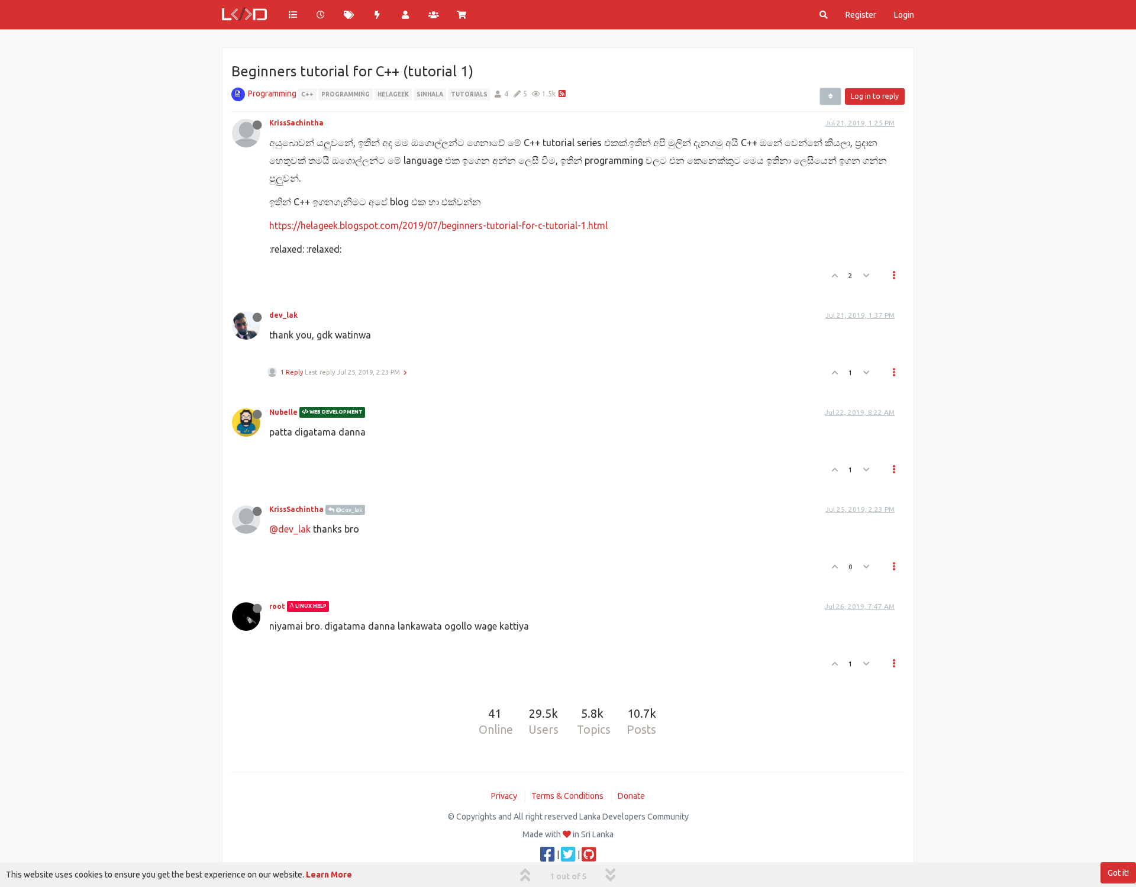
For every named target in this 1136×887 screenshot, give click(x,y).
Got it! (1118, 873)
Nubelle (283, 412)
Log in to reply (875, 96)
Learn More (329, 874)
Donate (631, 796)
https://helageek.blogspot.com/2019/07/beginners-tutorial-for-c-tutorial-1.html (438, 225)
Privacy (504, 796)
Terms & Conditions (567, 796)
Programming (272, 93)
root (277, 606)
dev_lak (283, 315)
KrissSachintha (296, 123)
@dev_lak (348, 510)
